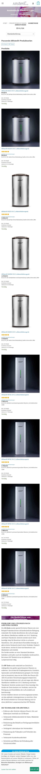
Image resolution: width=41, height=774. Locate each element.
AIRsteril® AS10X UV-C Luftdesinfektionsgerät (15, 148)
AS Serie (4, 44)
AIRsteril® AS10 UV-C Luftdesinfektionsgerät (14, 91)
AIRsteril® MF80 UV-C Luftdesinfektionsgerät (15, 588)
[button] (2, 3)
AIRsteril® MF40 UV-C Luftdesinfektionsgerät (15, 459)
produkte (14, 14)
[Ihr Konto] (33, 3)
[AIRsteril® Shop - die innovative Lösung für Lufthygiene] (20, 3)
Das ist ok (34, 769)
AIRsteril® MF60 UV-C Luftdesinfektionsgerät (15, 524)
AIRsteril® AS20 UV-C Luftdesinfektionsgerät (14, 211)
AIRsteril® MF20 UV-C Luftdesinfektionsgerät (15, 394)
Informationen (24, 14)
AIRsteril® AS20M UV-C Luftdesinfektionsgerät (15, 274)
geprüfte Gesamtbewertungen (8, 154)
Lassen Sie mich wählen (8, 769)
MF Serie (11, 44)
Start (5, 23)
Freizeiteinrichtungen (17, 23)
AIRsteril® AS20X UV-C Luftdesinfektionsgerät (15, 332)
